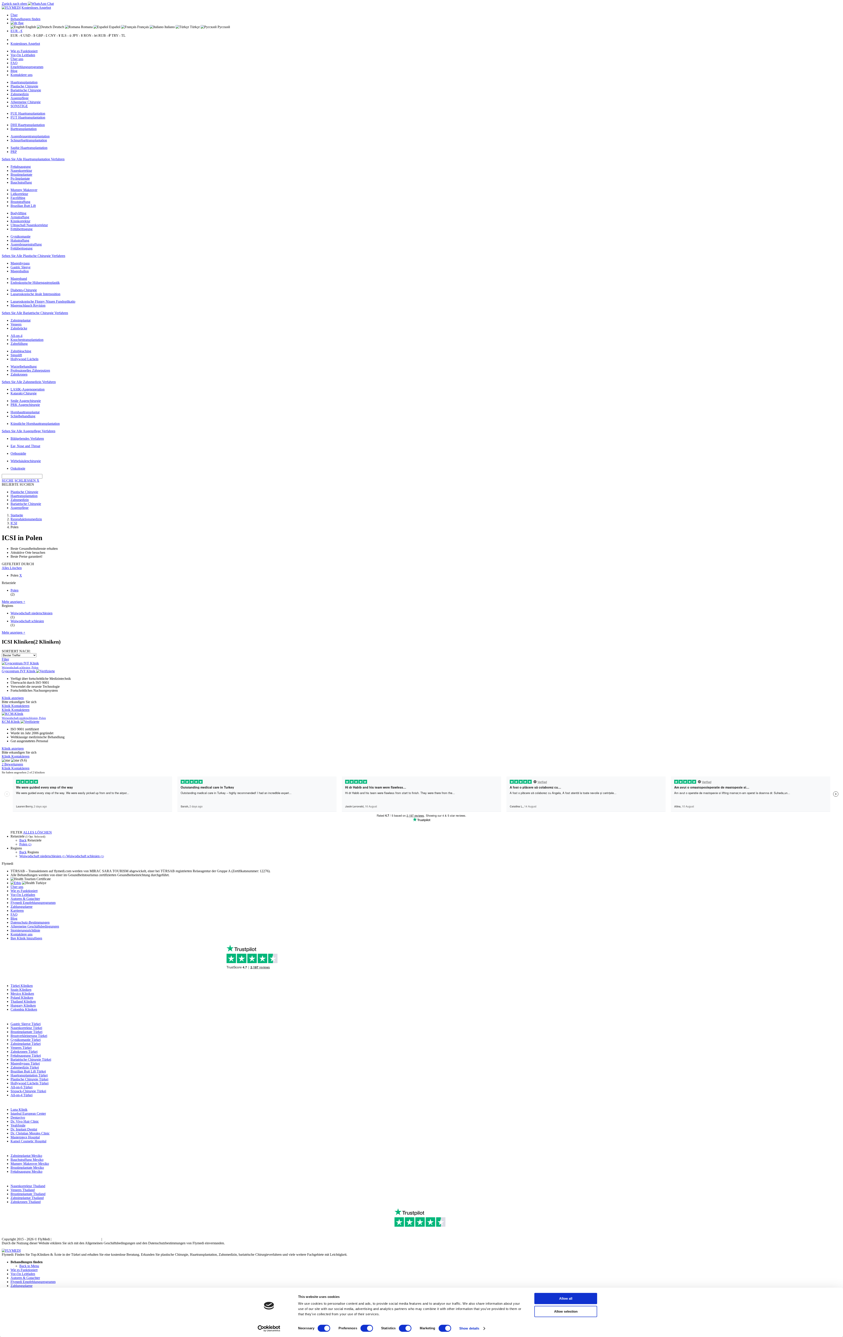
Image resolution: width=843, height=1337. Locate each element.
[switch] (366, 1328)
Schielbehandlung (23, 416)
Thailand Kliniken (23, 1001)
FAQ (14, 63)
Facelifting (18, 198)
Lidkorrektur (19, 194)
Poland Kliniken (22, 997)
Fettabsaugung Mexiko (26, 1171)
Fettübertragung (21, 229)
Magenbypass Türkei (25, 1063)
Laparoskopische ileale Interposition (35, 294)
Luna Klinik (19, 1109)
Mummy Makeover (24, 190)
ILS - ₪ (66, 35)
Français (142, 27)
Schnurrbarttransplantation (29, 140)
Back (23, 840)
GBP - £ (41, 35)
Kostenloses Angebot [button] (36, 7)
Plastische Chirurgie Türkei (29, 1079)
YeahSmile (18, 1125)
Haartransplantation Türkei (29, 1075)
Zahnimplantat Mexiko (26, 1156)
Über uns (17, 59)
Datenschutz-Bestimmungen (30, 922)
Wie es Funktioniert (24, 51)
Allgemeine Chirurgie (26, 102)
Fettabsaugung (21, 166)
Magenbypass (20, 263)
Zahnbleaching (21, 351)
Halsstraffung (20, 240)
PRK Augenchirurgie (25, 405)
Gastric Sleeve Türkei (26, 1024)
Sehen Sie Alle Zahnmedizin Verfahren (29, 382)
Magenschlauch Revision (28, 305)
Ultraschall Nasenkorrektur (29, 225)
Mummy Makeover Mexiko (30, 1163)
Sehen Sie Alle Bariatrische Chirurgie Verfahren (35, 313)
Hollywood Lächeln (24, 359)
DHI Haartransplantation (28, 125)
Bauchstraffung (21, 182)
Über (14, 15)
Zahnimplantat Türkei (26, 1044)
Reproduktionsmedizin (26, 519)
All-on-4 (16, 336)
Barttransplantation (24, 129)
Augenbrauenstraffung (26, 244)
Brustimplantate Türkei (26, 1032)
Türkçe (194, 27)
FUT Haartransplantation (28, 117)
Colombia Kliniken (24, 1009)
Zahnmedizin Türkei (25, 1067)
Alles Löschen (12, 568)
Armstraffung (20, 217)
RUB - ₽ (104, 35)
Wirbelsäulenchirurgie (26, 461)
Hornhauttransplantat (25, 412)
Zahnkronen (19, 374)
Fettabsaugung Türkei (26, 1055)
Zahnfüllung (19, 344)
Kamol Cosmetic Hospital (28, 1141)
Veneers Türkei (21, 1047)
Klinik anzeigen (13, 698)
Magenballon (20, 271)
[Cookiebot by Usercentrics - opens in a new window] (269, 1328)
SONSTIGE (19, 106)
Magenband (19, 278)
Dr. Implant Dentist (24, 1129)
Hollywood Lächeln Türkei (30, 1083)
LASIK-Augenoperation (28, 389)
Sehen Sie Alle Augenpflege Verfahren (28, 431)
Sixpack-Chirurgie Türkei (28, 1091)
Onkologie (18, 468)
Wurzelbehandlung (24, 366)
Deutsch (58, 27)
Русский (223, 27)
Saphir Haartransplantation (29, 148)
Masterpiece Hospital (25, 1137)
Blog (14, 71)
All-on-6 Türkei (21, 1087)
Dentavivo (18, 1117)
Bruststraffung (20, 202)
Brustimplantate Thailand (28, 1194)
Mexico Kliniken (22, 993)
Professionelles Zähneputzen (30, 370)
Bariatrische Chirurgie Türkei (31, 1059)
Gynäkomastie (21, 236)
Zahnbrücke (19, 328)
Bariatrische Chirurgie (26, 90)
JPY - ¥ (77, 35)
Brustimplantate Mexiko (27, 1167)
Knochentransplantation (27, 340)
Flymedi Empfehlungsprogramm (33, 903)
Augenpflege (20, 98)
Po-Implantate (20, 178)
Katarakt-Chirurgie (24, 393)
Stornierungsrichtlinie (25, 930)
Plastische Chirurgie (24, 86)
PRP (14, 152)
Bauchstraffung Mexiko (27, 1160)
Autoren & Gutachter (25, 899)
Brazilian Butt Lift (23, 206)
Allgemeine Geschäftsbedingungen (35, 926)
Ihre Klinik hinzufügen (26, 938)
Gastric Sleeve (21, 267)
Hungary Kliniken (23, 1005)
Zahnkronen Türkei (24, 1051)
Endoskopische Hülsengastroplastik (35, 282)
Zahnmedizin (20, 94)
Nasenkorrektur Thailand (28, 1186)
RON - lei (90, 35)
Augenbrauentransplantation (30, 136)
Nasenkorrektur (21, 170)
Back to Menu (29, 1266)
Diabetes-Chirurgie (24, 290)
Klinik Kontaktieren (15, 706)
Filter (5, 659)
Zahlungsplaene (21, 906)
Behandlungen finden (25, 19)
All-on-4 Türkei (21, 1095)
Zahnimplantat (21, 320)
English (30, 27)
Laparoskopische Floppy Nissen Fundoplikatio (43, 301)
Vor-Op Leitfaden (23, 55)
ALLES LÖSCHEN (37, 832)
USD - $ (29, 35)
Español (114, 27)
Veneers (16, 324)
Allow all (565, 1298)
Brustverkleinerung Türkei (29, 1036)
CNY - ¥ (54, 35)
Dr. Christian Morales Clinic (30, 1133)
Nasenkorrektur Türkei (26, 1028)
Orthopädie (18, 453)
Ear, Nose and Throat (25, 446)
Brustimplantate (21, 174)
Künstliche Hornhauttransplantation (35, 423)
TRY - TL (119, 35)
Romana (86, 27)
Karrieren (17, 910)
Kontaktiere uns (21, 75)
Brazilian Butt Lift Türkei (28, 1071)
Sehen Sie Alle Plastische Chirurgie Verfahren (33, 256)
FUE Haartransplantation (28, 113)
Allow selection (566, 1311)
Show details (469, 1328)
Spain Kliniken (21, 989)
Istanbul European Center (28, 1113)
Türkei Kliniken (22, 986)
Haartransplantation (24, 82)
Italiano (169, 27)
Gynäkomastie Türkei (26, 1040)
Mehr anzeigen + (13, 602)
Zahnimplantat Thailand (27, 1198)
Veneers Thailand (23, 1190)
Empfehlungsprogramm (27, 67)
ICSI (14, 523)
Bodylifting (18, 213)
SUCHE (8, 480)
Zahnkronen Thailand (26, 1202)
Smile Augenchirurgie (26, 401)
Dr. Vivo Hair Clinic (25, 1121)
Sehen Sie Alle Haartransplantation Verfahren (33, 159)
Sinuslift (16, 355)
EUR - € (16, 31)
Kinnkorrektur (20, 221)
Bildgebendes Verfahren (27, 438)
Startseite (17, 515)
